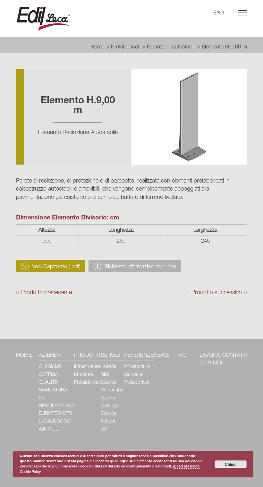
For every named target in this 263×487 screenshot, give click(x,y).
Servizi (110, 355)
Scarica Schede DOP (109, 421)
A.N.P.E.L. (49, 429)
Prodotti (87, 355)
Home (97, 47)
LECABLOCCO (55, 421)
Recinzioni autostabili (171, 47)
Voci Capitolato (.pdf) (56, 267)
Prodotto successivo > (219, 293)
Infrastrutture (87, 366)
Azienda (50, 355)
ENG (219, 13)
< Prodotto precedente (44, 293)
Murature (83, 374)
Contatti (234, 355)
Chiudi (230, 464)
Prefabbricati (125, 47)
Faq (181, 355)
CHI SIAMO (51, 366)
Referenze (139, 355)
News (161, 355)
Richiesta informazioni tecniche (140, 267)
